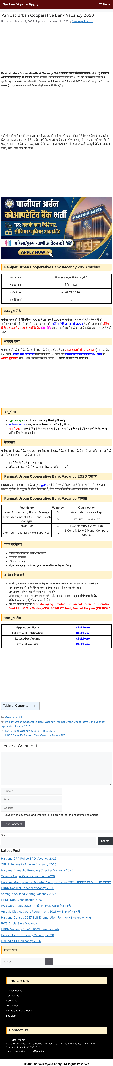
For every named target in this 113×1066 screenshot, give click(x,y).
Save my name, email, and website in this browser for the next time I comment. (51, 814)
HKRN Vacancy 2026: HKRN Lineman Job (30, 929)
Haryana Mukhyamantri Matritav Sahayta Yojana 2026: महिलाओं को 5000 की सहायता (56, 882)
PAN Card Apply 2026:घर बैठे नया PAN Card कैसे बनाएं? (36, 905)
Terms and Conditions (19, 1010)
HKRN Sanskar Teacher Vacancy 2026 (27, 888)
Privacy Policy (14, 990)
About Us (11, 1000)
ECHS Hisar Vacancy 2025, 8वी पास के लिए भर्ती (30, 730)
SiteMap (11, 1015)
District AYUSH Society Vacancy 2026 (27, 935)
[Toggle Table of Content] (33, 705)
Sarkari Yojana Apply (21, 4)
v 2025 (26, 726)
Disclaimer (12, 1005)
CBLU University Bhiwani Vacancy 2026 (28, 864)
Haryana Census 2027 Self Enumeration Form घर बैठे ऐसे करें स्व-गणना (46, 917)
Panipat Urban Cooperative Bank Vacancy (30, 721)
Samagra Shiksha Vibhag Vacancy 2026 (28, 894)
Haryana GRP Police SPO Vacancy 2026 (28, 858)
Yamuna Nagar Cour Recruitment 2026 (28, 876)
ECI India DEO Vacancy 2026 (21, 941)
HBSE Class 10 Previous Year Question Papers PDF (35, 735)
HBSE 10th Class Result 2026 (21, 900)
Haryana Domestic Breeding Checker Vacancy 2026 (37, 870)
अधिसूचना (26, 135)
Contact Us (12, 995)
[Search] (49, 961)
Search (5, 835)
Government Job (15, 717)
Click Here (83, 627)
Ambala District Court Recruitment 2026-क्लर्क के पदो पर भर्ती (40, 911)
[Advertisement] (56, 49)
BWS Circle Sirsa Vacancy (19, 923)
